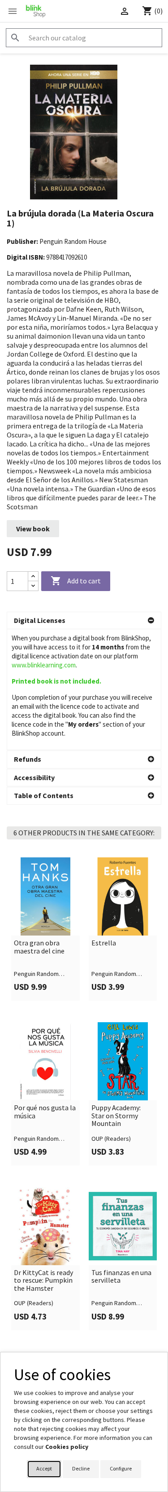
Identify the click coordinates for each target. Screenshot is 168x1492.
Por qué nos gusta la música (45, 1112)
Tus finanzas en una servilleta (121, 1277)
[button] (84, 621)
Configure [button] (121, 1468)
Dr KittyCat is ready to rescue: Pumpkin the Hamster (43, 1281)
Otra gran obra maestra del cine (39, 947)
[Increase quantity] (33, 576)
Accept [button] (44, 1468)
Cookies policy (66, 1447)
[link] (45, 929)
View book (33, 528)
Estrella (103, 943)
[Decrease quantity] (33, 586)
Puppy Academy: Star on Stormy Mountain (116, 1116)
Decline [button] (81, 1468)
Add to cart (76, 580)
